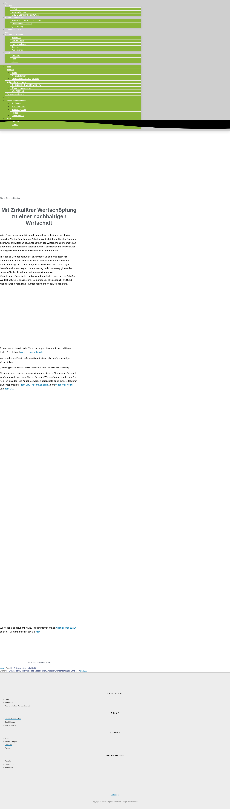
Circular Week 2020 (66, 628)
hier (38, 631)
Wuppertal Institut (64, 385)
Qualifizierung (17, 26)
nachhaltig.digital (40, 385)
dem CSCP (10, 388)
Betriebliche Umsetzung (14, 18)
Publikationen (17, 50)
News (14, 9)
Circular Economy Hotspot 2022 (25, 15)
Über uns (16, 56)
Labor (7, 32)
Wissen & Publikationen (14, 35)
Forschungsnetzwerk (13, 29)
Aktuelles (8, 6)
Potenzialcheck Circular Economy (26, 21)
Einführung (16, 38)
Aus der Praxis (18, 41)
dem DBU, (26, 385)
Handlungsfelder (19, 44)
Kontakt (15, 62)
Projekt (7, 53)
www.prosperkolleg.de (31, 352)
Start (7, 3)
